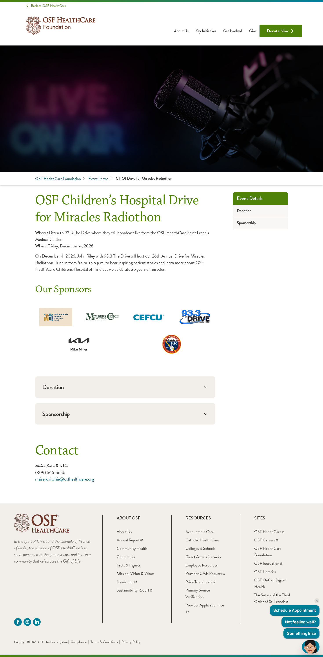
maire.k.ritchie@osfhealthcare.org (64, 479)
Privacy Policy (131, 641)
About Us (181, 31)
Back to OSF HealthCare (48, 5)
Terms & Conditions (104, 641)
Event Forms (98, 178)
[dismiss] (316, 600)
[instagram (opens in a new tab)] (27, 622)
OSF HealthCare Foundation (58, 178)
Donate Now (278, 31)
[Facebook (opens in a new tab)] (18, 622)
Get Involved (232, 31)
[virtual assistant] (310, 646)
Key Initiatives (206, 31)
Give (252, 31)
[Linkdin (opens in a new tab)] (37, 622)
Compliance (79, 641)
